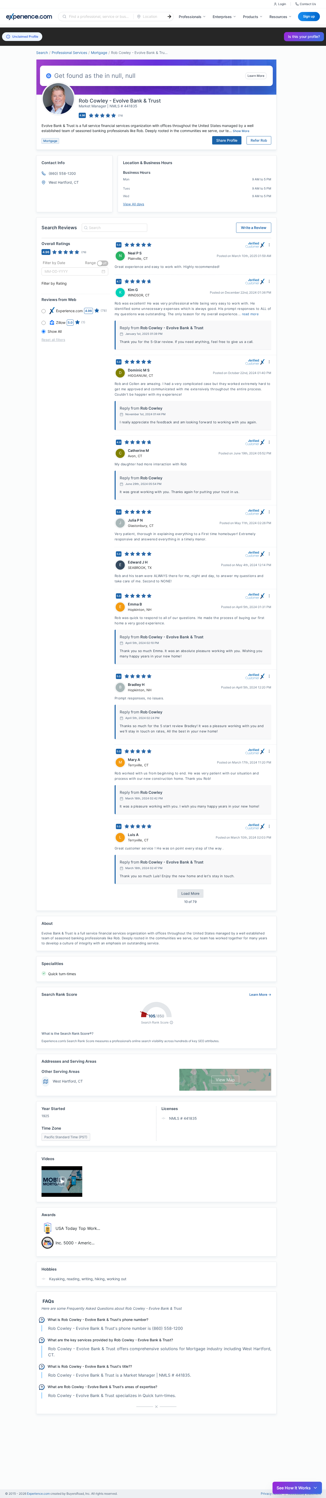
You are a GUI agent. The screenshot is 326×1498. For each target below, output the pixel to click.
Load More (190, 893)
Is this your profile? (304, 36)
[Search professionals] (169, 16)
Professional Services (69, 52)
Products (250, 17)
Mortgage (99, 52)
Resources (278, 17)
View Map (225, 1079)
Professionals (190, 17)
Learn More (256, 76)
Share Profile (226, 140)
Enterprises (222, 17)
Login (282, 4)
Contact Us (308, 4)
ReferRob (259, 140)
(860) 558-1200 (62, 173)
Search (42, 52)
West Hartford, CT (68, 1081)
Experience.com (38, 1493)
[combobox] (99, 16)
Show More (241, 131)
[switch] (102, 263)
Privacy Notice (271, 1493)
